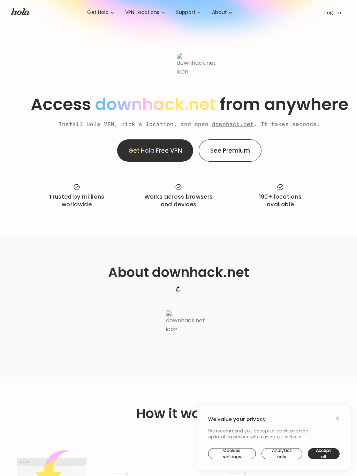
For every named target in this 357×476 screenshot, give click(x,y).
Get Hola (97, 12)
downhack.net (233, 124)
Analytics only (282, 453)
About (219, 12)
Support (186, 12)
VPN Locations (142, 12)
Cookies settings (232, 453)
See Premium (230, 150)
